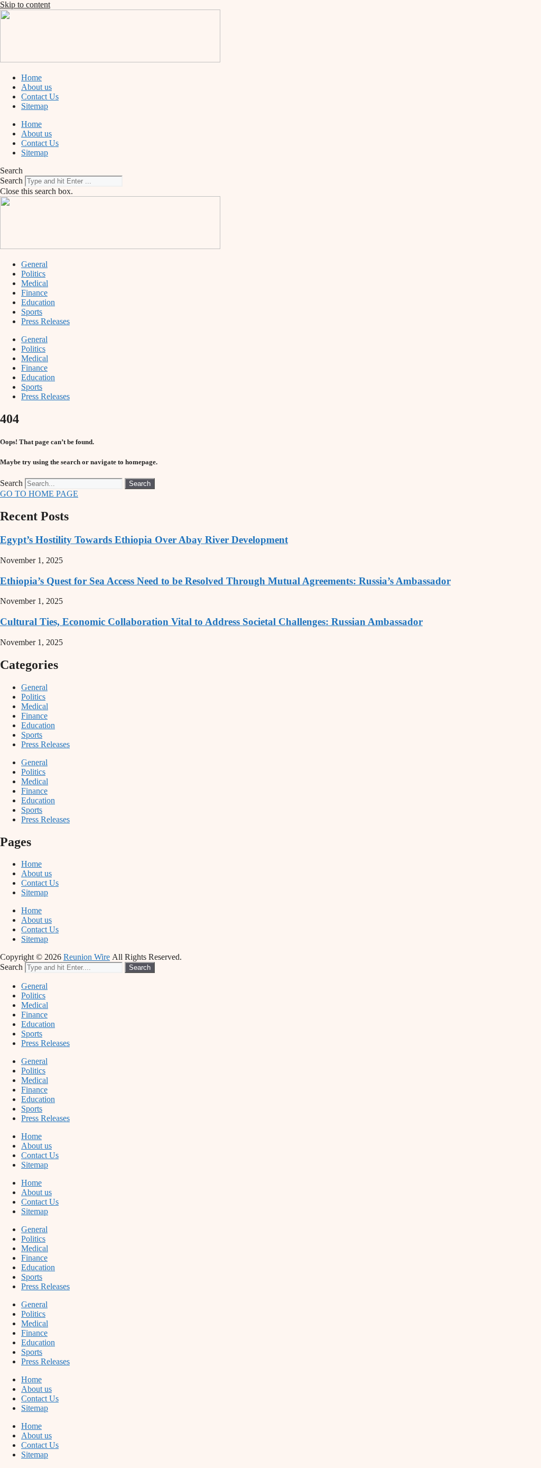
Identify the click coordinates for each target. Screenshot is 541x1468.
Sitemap (34, 106)
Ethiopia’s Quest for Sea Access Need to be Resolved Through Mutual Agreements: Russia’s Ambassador (225, 580)
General (34, 264)
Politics (33, 273)
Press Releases (45, 321)
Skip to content (25, 4)
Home (31, 77)
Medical (34, 283)
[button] (270, 171)
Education (38, 302)
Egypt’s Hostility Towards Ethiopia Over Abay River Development (144, 539)
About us (36, 86)
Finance (34, 292)
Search (11, 180)
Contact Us (40, 96)
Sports (31, 311)
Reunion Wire (86, 956)
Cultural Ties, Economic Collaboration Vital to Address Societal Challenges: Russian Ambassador (211, 621)
